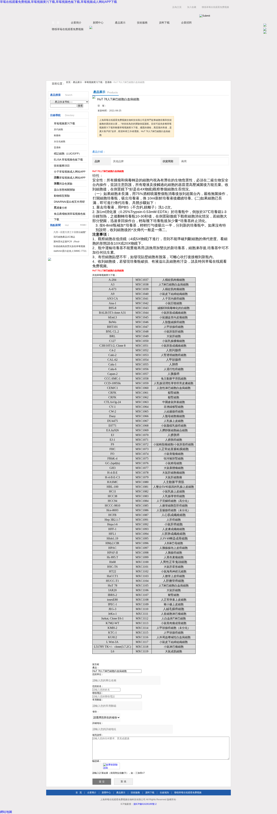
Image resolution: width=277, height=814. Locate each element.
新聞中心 (98, 22)
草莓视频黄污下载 (93, 82)
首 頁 (55, 22)
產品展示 (120, 22)
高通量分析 (60, 207)
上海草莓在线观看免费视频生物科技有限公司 (93, 11)
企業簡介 (76, 22)
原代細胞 (58, 129)
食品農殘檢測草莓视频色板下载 (70, 214)
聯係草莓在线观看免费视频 (215, 7)
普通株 (108, 82)
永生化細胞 (59, 141)
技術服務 (142, 22)
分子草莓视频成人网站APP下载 (69, 172)
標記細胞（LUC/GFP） (67, 153)
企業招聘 (186, 22)
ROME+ (83, 225)
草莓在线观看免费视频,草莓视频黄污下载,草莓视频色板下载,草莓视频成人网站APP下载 (58, 1)
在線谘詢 (164, 792)
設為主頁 (176, 7)
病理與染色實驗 (63, 183)
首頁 (68, 82)
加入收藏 (191, 7)
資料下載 (164, 22)
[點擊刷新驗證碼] (111, 766)
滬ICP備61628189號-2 (145, 804)
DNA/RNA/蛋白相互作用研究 (69, 202)
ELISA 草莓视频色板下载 (68, 159)
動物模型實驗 (62, 195)
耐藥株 (57, 135)
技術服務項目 (62, 165)
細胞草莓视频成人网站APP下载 (69, 178)
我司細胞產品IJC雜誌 (64, 237)
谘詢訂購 (109, 144)
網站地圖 (6, 811)
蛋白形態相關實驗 (64, 189)
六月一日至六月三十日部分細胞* (70, 232)
